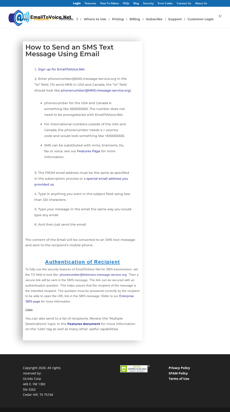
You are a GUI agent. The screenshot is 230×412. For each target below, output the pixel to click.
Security (148, 3)
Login (77, 3)
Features (90, 3)
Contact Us (184, 3)
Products (41, 19)
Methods (66, 19)
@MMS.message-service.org (95, 90)
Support (175, 19)
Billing (135, 19)
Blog (136, 3)
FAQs (126, 3)
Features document (83, 324)
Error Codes (165, 3)
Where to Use (95, 19)
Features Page (88, 151)
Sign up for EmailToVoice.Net (61, 69)
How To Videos (109, 3)
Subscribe (154, 19)
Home (23, 19)
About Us (201, 3)
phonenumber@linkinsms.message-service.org (93, 274)
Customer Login (201, 19)
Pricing (118, 19)
